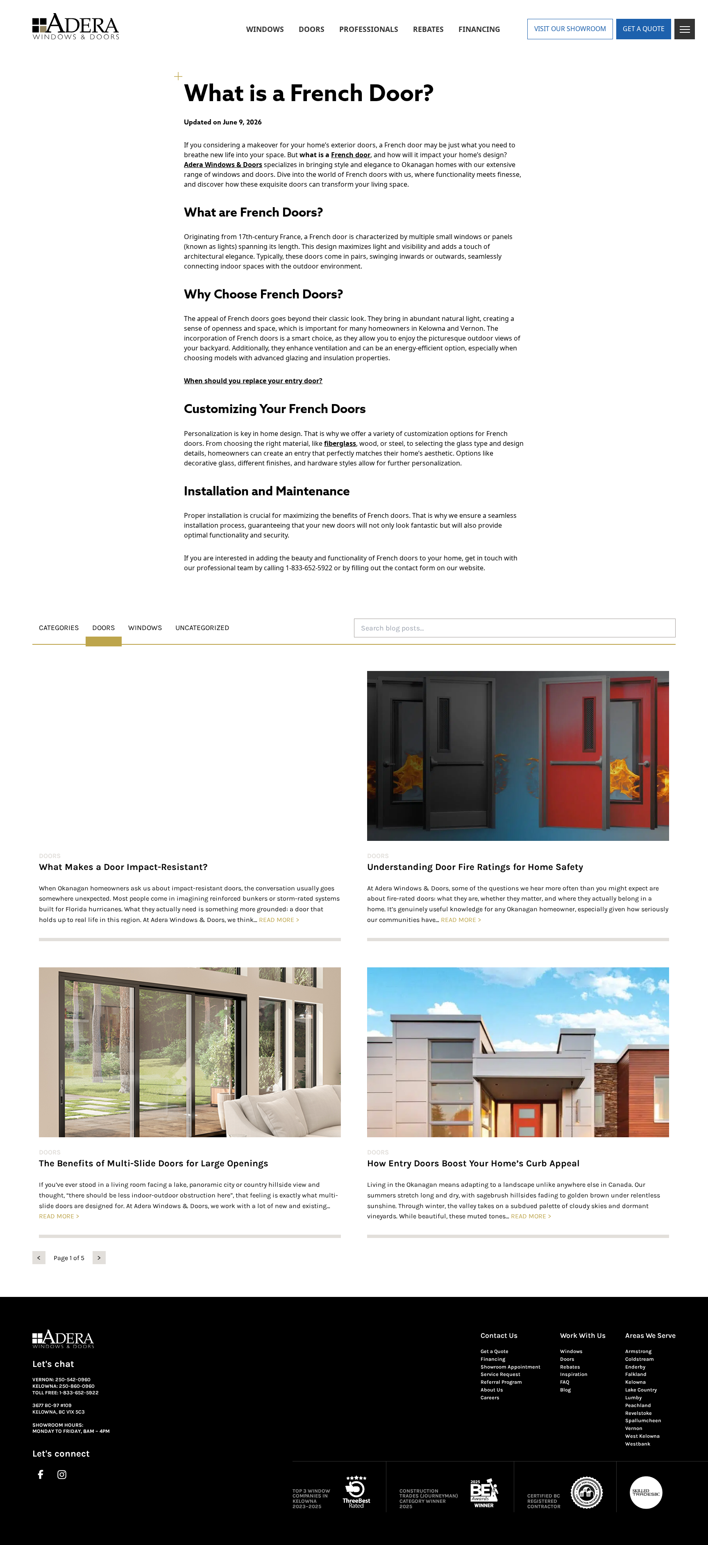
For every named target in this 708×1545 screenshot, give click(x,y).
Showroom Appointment (510, 1367)
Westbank (637, 1444)
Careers (490, 1397)
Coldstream (639, 1359)
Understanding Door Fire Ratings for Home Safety (475, 867)
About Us (492, 1390)
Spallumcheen (643, 1420)
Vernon (633, 1428)
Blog (565, 1390)
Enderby (635, 1367)
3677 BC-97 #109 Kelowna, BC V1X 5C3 (58, 1409)
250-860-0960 (77, 1386)
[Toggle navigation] (684, 29)
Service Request (500, 1374)
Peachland (638, 1405)
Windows (571, 1351)
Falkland (636, 1374)
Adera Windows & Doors (223, 164)
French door (350, 154)
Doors (50, 856)
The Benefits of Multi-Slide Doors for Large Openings (153, 1163)
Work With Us (583, 1335)
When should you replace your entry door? (253, 380)
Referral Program (501, 1382)
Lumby (633, 1397)
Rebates (570, 1367)
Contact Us (499, 1335)
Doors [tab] (103, 627)
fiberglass (340, 443)
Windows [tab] (145, 627)
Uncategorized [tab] (202, 627)
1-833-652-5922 (79, 1393)
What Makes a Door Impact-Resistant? (123, 867)
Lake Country (641, 1390)
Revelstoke (638, 1413)
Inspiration (574, 1374)
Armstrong (638, 1351)
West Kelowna (642, 1436)
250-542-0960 (73, 1379)
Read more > (279, 920)
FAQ (564, 1382)
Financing (493, 1359)
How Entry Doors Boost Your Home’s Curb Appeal (473, 1163)
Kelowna (635, 1382)
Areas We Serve (650, 1335)
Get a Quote (494, 1351)
